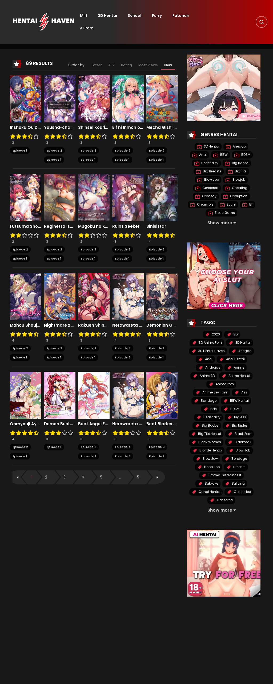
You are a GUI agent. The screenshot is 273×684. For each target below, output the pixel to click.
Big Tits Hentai (209, 433)
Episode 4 (123, 348)
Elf (250, 204)
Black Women (209, 442)
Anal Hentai (235, 359)
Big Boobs (239, 163)
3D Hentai (107, 15)
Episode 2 (54, 150)
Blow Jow (210, 458)
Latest (97, 65)
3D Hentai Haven (211, 351)
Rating (126, 65)
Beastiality (209, 163)
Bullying (238, 483)
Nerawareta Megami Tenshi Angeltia (128, 325)
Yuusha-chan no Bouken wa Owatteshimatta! (59, 127)
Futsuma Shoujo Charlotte (25, 226)
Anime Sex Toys (215, 392)
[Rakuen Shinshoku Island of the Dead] (94, 296)
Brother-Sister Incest (224, 475)
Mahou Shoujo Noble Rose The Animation (25, 325)
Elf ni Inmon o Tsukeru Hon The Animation (128, 127)
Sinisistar (156, 226)
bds (213, 409)
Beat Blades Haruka (162, 424)
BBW (223, 154)
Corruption (238, 196)
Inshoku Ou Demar (25, 127)
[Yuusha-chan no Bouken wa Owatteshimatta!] (59, 98)
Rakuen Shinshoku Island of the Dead (94, 325)
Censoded (242, 491)
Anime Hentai (239, 375)
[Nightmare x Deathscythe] (59, 296)
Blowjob (238, 179)
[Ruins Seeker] (128, 197)
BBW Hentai (239, 400)
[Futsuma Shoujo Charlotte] (25, 197)
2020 (215, 334)
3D (235, 334)
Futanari (180, 15)
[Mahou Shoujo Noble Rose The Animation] (25, 296)
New (168, 65)
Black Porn (242, 433)
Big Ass (239, 417)
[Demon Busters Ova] (59, 395)
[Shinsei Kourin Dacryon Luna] (94, 98)
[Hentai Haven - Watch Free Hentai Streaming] (43, 21)
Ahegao (239, 146)
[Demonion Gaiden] (162, 296)
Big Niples (239, 425)
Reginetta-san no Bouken (59, 226)
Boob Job (211, 467)
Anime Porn (224, 384)
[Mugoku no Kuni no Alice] (94, 197)
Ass (243, 392)
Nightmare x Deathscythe (59, 325)
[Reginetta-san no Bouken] (59, 197)
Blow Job (211, 179)
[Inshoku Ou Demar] (25, 98)
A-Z (111, 65)
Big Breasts (211, 171)
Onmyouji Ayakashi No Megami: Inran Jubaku (25, 424)
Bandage (208, 400)
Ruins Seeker (125, 226)
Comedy (208, 196)
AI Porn (87, 28)
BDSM (245, 154)
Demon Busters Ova (59, 424)
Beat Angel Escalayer (94, 424)
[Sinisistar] (162, 197)
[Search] (261, 22)
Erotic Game (224, 212)
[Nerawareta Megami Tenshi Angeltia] (128, 296)
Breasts (239, 467)
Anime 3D (207, 375)
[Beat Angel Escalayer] (94, 395)
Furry (157, 15)
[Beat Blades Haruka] (162, 395)
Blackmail (242, 442)
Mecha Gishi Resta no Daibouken (162, 127)
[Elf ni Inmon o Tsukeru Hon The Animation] (128, 98)
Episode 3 (122, 357)
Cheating (239, 188)
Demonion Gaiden (162, 325)
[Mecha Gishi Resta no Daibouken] (162, 98)
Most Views (148, 65)
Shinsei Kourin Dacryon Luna (94, 127)
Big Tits (240, 171)
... (119, 477)
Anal (202, 154)
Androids (212, 367)
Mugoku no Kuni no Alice (94, 226)
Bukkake (211, 483)
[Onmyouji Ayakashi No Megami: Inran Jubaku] (25, 395)
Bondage (239, 458)
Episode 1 (20, 150)
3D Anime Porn (210, 342)
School (134, 15)
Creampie (204, 204)
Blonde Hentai (210, 450)
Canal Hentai (209, 491)
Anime (238, 367)
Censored (210, 188)
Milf (83, 15)
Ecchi (231, 204)
